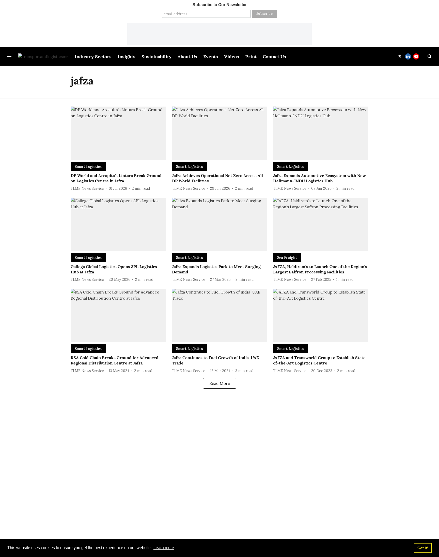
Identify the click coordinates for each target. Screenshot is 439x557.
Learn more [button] (163, 548)
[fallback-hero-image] (118, 133)
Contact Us (274, 57)
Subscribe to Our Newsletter (220, 5)
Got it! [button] (422, 548)
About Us (187, 57)
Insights (126, 57)
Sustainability (156, 57)
